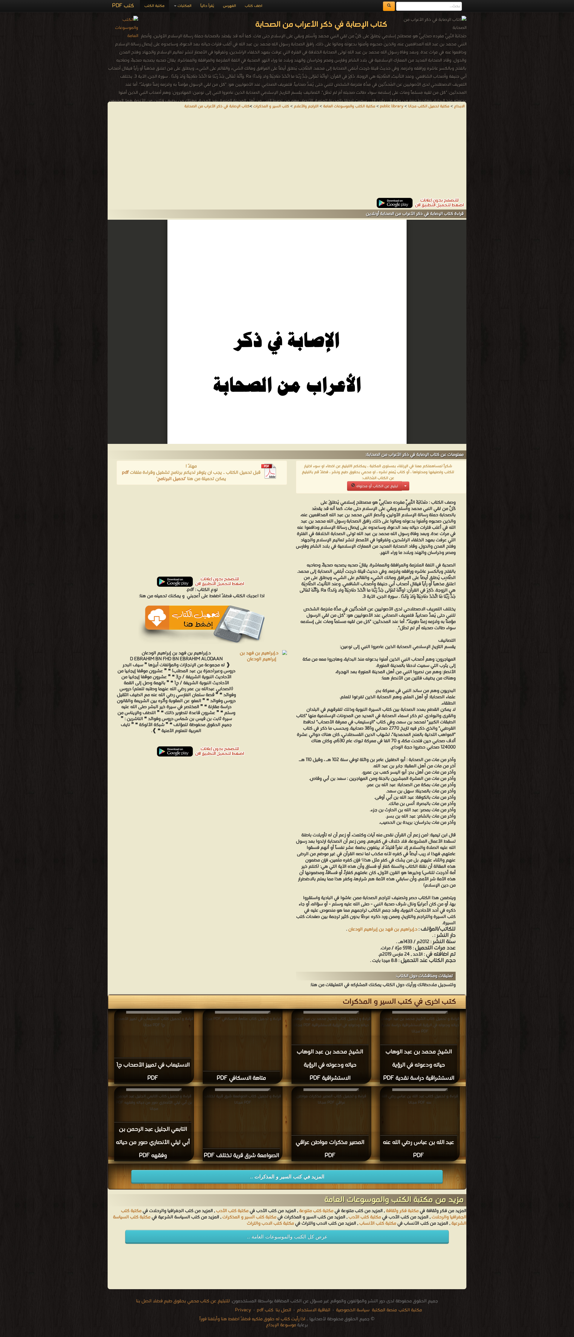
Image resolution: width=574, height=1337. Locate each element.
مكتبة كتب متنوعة (316, 1211)
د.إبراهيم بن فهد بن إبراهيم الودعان (382, 929)
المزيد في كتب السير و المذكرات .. (287, 1176)
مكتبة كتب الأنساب (377, 1223)
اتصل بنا (282, 1310)
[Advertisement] (287, 156)
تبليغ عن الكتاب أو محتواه (376, 486)
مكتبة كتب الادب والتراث (270, 1223)
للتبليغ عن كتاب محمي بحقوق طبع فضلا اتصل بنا (183, 1301)
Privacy (243, 1310)
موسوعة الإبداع (281, 1325)
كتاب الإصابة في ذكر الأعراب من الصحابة (217, 106)
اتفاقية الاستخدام (313, 1310)
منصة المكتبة (384, 1310)
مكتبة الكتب (154, 5)
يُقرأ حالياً (207, 5)
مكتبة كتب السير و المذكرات (249, 1217)
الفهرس (229, 5)
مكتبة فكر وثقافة (402, 1211)
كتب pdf (265, 1310)
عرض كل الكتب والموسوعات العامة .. (287, 1237)
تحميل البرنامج (171, 479)
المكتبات (183, 5)
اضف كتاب (253, 5)
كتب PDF (123, 6)
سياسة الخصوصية (353, 1310)
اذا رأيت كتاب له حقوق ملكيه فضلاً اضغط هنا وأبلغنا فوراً (252, 1319)
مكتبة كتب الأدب (232, 1211)
